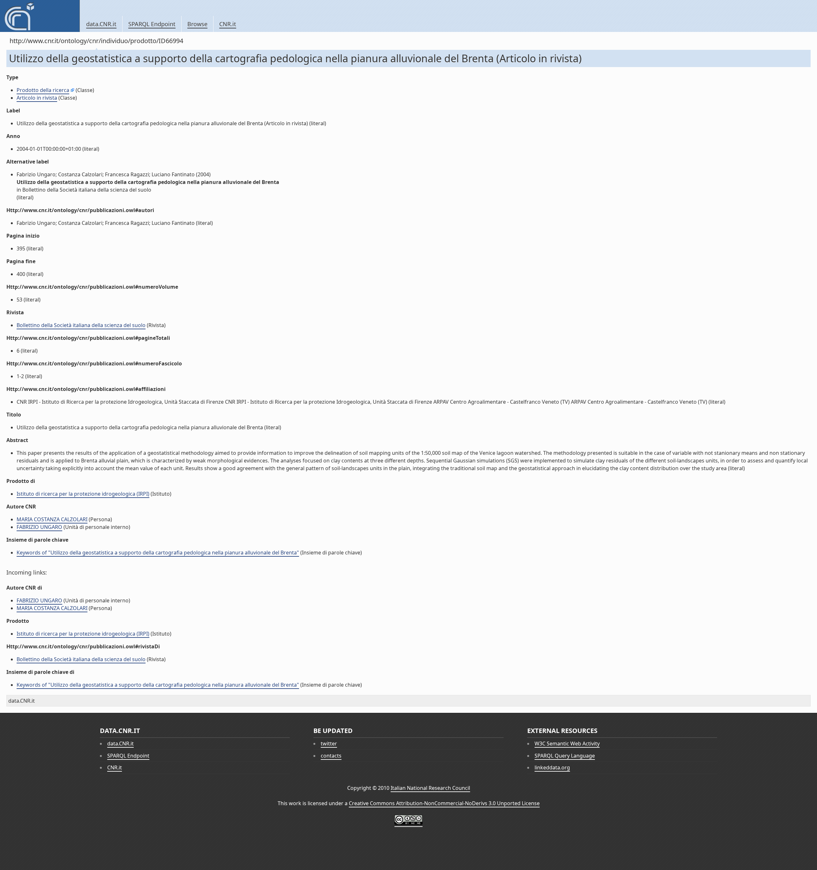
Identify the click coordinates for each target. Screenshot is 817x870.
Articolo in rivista (37, 97)
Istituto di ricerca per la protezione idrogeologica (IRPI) (83, 493)
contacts (331, 755)
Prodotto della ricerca (43, 90)
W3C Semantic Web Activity (567, 743)
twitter (329, 743)
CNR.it (227, 24)
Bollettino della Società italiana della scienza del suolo (81, 325)
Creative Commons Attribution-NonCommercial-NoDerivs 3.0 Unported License (444, 803)
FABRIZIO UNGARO (39, 526)
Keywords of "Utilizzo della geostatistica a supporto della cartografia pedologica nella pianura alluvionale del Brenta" (158, 552)
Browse (197, 24)
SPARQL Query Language (565, 755)
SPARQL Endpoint (152, 24)
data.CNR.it (101, 24)
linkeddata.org (552, 767)
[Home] (39, 16)
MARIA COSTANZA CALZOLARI (52, 519)
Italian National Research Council (430, 787)
